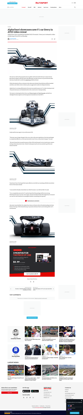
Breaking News (54, 7)
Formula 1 (24, 7)
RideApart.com (46, 397)
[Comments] (55, 39)
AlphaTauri (28, 80)
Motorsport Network (39, 407)
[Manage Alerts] (33, 282)
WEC (35, 7)
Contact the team (68, 396)
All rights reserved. (47, 407)
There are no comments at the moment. (32, 298)
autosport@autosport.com (70, 393)
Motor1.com (46, 390)
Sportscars (46, 7)
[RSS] (33, 397)
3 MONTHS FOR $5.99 (12, 3)
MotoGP (29, 7)
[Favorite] (52, 39)
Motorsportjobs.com (47, 392)
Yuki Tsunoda (41, 93)
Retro (60, 7)
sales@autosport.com (69, 398)
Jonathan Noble (13, 38)
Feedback (67, 389)
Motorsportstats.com (48, 395)
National (39, 7)
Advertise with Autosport (69, 395)
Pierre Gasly (33, 93)
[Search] (75, 7)
